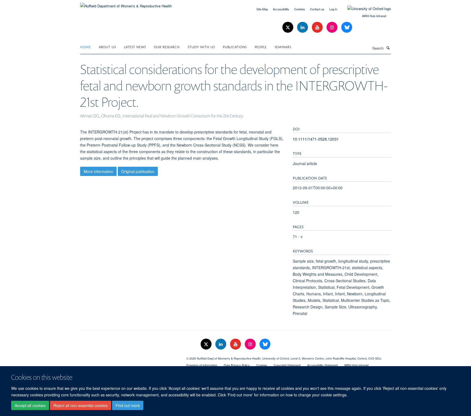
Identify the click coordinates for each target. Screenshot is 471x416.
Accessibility (281, 9)
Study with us (201, 46)
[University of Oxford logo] (365, 8)
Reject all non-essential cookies (80, 405)
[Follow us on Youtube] (318, 27)
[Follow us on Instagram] (333, 27)
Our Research (167, 46)
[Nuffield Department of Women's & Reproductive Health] (126, 4)
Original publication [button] (137, 171)
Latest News (135, 46)
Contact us (317, 9)
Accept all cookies (30, 405)
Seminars (282, 46)
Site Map (262, 9)
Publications (235, 46)
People (261, 46)
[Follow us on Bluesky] (346, 27)
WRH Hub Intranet (374, 16)
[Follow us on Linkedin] (303, 27)
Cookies (299, 9)
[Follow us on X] (288, 27)
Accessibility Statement (322, 365)
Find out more (128, 405)
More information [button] (98, 171)
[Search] (388, 48)
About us (107, 46)
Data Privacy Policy (237, 365)
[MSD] (129, 356)
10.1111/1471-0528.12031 (316, 139)
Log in (333, 9)
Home (85, 46)
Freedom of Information (201, 365)
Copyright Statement (287, 365)
